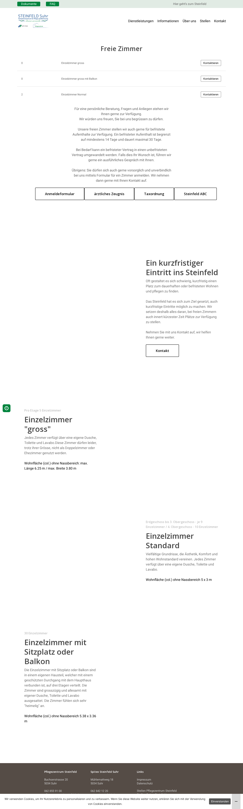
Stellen (205, 21)
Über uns (189, 21)
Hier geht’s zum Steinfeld (189, 4)
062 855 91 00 (53, 791)
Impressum (144, 779)
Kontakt (220, 21)
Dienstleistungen (141, 21)
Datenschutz (145, 783)
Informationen (168, 21)
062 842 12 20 (99, 791)
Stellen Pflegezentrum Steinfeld (157, 791)
